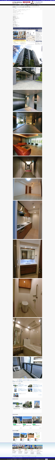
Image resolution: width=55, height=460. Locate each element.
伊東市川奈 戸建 (15, 432)
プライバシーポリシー (19, 456)
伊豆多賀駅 (23, 440)
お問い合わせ (29, 456)
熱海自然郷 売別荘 (22, 432)
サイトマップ (26, 456)
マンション (17, 381)
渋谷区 (19, 381)
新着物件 (16, 8)
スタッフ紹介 (32, 456)
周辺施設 (35, 456)
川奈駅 (15, 440)
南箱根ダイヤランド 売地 (30, 432)
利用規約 (23, 456)
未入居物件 (14, 381)
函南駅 (29, 440)
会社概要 (15, 456)
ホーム (13, 456)
